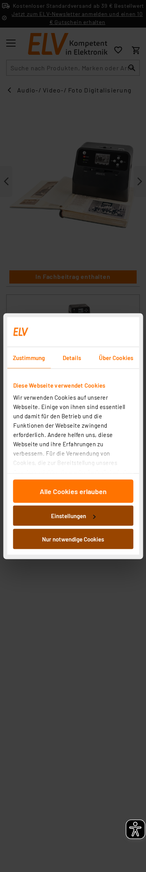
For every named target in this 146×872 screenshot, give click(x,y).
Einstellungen (68, 515)
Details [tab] (72, 357)
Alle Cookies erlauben (73, 491)
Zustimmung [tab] (29, 357)
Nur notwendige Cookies (73, 538)
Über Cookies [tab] (116, 357)
